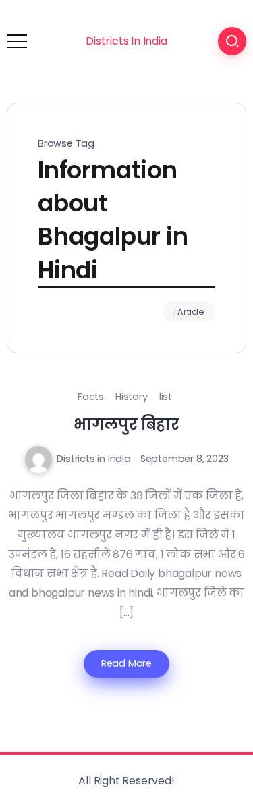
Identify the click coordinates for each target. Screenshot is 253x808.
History (131, 396)
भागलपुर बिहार (126, 424)
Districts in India (93, 458)
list (165, 396)
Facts (91, 396)
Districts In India (126, 41)
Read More (126, 663)
